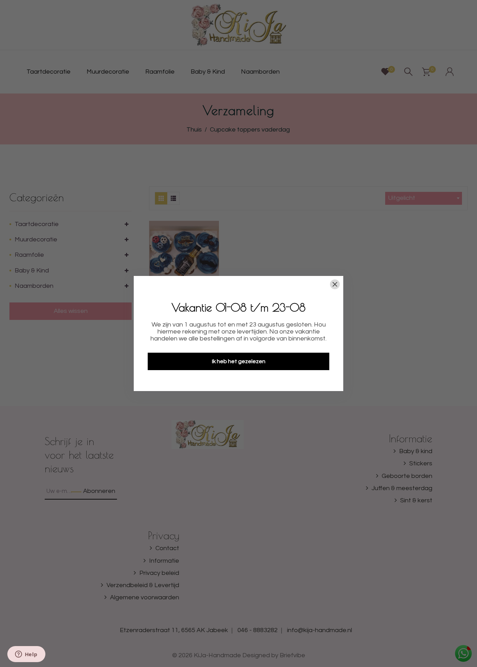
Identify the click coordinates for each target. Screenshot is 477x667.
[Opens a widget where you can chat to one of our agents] (26, 655)
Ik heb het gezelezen (238, 361)
